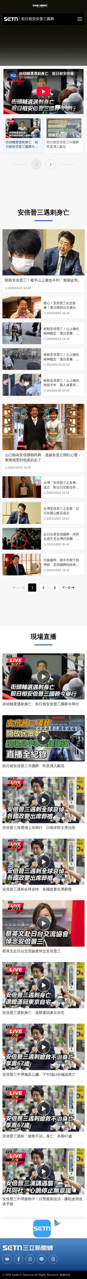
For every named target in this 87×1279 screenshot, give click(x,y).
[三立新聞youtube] (7, 1259)
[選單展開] (80, 19)
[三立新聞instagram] (30, 1259)
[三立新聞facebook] (18, 1259)
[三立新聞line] (41, 1259)
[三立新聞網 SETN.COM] (27, 1248)
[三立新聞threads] (53, 1259)
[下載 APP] (43, 1228)
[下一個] (51, 164)
